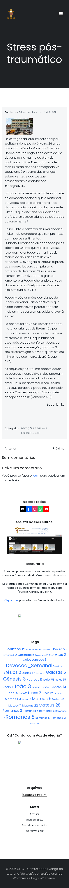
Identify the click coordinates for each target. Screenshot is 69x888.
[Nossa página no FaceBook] (29, 509)
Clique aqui (11, 600)
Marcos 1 (11, 699)
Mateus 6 (58, 699)
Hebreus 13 (34, 679)
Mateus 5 (41, 699)
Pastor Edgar (30, 432)
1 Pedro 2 (58, 649)
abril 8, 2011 (49, 112)
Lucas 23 (58, 693)
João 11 (47, 687)
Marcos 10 (25, 699)
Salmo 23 (34, 723)
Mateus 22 (30, 705)
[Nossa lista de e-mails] (23, 509)
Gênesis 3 (14, 679)
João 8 (36, 687)
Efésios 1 (58, 666)
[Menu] (61, 14)
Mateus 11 (14, 705)
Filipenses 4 (39, 673)
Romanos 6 (47, 711)
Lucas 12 (47, 693)
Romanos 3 (12, 710)
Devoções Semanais (34, 428)
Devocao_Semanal (29, 665)
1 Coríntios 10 (33, 649)
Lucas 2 (34, 692)
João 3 (22, 686)
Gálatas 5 (56, 672)
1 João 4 (46, 649)
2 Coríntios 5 (24, 655)
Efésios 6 (27, 673)
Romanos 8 (20, 717)
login (36, 475)
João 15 (12, 693)
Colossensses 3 (35, 659)
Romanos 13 (58, 718)
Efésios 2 (12, 672)
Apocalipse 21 (41, 655)
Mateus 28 (50, 705)
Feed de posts (34, 819)
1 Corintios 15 (13, 649)
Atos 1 (51, 655)
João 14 (59, 687)
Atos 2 (60, 654)
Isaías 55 (60, 679)
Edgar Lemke (27, 112)
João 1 (8, 687)
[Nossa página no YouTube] (46, 509)
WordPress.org (35, 831)
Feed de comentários (34, 825)
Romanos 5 (30, 711)
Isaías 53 (48, 679)
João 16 (23, 693)
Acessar (34, 814)
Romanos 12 (43, 718)
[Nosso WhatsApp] (40, 509)
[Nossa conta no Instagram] (35, 509)
